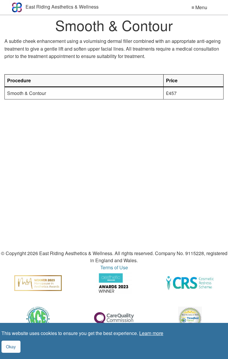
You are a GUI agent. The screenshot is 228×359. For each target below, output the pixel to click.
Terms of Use (114, 267)
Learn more (151, 333)
